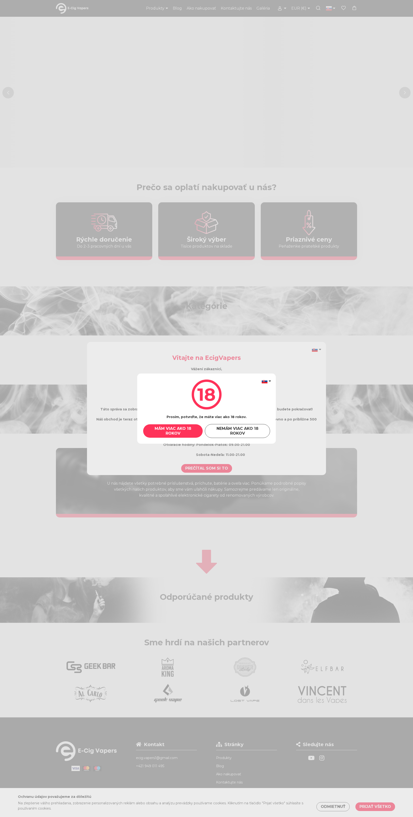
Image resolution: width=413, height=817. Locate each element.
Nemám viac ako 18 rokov (237, 431)
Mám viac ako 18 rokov (173, 431)
